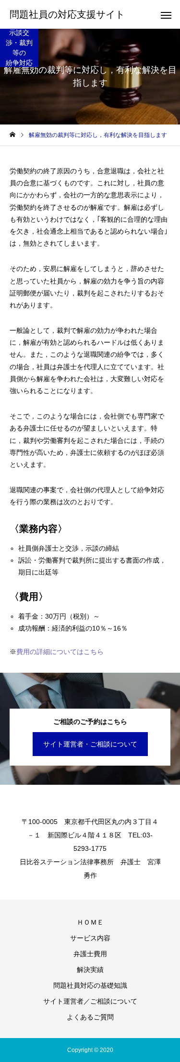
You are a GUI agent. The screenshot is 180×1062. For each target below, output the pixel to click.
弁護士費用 (90, 954)
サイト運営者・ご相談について (90, 744)
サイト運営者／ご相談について (90, 1001)
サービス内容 (90, 938)
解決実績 (90, 969)
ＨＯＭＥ (90, 922)
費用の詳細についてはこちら (60, 651)
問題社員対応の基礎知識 (90, 985)
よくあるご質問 (90, 1017)
